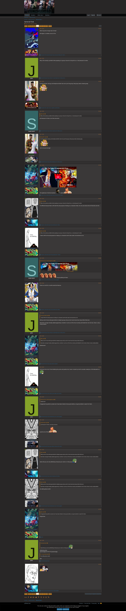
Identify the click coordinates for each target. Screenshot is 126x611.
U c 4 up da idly (31, 440)
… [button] (30, 26)
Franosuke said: (44, 543)
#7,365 (99, 134)
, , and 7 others (53, 55)
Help (99, 603)
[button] (36, 15)
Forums (27, 15)
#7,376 (99, 449)
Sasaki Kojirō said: (44, 422)
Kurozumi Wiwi (31, 248)
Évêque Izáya (27, 23)
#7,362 (99, 58)
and (50, 279)
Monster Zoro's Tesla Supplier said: (47, 260)
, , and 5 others (50, 476)
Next (50, 26)
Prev (26, 26)
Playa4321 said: (44, 137)
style (31, 48)
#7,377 (99, 479)
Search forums (32, 17)
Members (47, 15)
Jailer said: (42, 113)
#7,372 (99, 335)
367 (32, 26)
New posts (26, 17)
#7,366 (99, 165)
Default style (27, 603)
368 (35, 26)
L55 (31, 584)
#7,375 (99, 419)
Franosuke (31, 218)
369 (37, 26)
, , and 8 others (50, 107)
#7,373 (99, 367)
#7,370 (99, 283)
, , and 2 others (52, 195)
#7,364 (99, 111)
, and (49, 363)
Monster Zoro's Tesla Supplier (32, 186)
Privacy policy (94, 603)
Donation (33, 15)
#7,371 (99, 312)
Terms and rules (87, 603)
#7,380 (99, 564)
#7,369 (99, 258)
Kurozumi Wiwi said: (44, 315)
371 (42, 26)
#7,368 (99, 228)
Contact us (81, 603)
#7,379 (99, 540)
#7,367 (99, 198)
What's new (40, 15)
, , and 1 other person (53, 78)
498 (46, 26)
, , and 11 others (50, 254)
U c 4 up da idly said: (44, 554)
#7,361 (99, 28)
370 (40, 26)
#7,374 (99, 396)
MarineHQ (31, 303)
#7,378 (99, 509)
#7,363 (99, 81)
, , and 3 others (50, 309)
